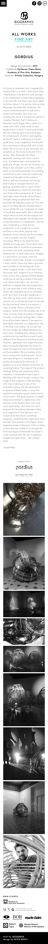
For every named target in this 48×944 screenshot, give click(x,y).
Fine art (24, 39)
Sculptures (24, 46)
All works (24, 34)
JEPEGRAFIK (18, 936)
